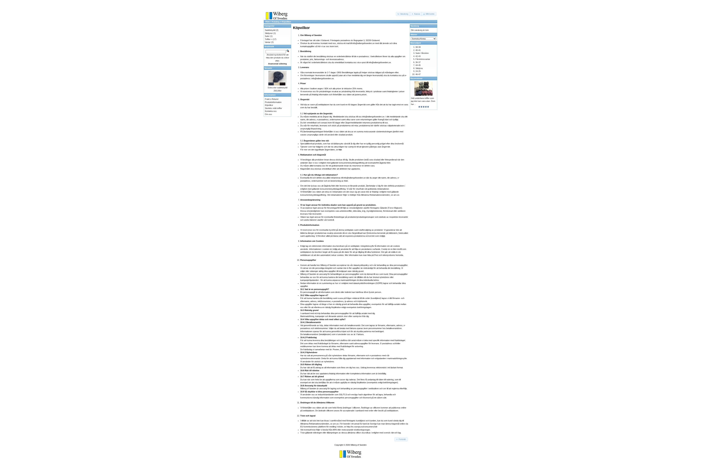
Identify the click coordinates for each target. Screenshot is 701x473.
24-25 (418, 71)
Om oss (268, 114)
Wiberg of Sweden (358, 445)
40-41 (418, 50)
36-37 (418, 62)
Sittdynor (269, 33)
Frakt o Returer (272, 99)
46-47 (418, 74)
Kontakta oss (271, 111)
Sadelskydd (270, 30)
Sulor (267, 36)
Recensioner (416, 78)
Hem (267, 22)
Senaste (268, 68)
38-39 (418, 47)
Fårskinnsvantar (422, 59)
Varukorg (414, 26)
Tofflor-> (268, 39)
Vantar (268, 42)
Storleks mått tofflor (273, 108)
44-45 (418, 65)
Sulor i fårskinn (422, 53)
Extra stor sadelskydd (277, 87)
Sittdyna (419, 68)
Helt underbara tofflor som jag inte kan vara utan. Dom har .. (423, 101)
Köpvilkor (286, 22)
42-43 (418, 56)
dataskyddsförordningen (364, 283)
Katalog (275, 22)
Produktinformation (273, 102)
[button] (403, 14)
